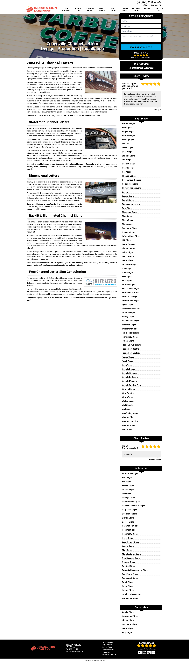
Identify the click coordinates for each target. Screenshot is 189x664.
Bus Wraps (126, 160)
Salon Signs (127, 586)
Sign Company (66, 10)
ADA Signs (126, 127)
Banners (125, 144)
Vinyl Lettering (128, 389)
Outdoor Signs (90, 10)
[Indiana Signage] (42, 648)
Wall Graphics (128, 401)
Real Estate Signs (130, 574)
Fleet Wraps (127, 220)
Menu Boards (128, 256)
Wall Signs (126, 409)
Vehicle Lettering (130, 377)
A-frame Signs (128, 123)
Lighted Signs (128, 248)
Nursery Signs (128, 562)
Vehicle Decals (128, 369)
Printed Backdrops (130, 292)
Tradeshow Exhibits (131, 353)
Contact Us (159, 10)
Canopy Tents (128, 168)
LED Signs (126, 240)
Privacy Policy (107, 647)
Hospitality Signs (130, 534)
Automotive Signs (130, 473)
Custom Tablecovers (131, 188)
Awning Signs (128, 139)
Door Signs (127, 208)
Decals (125, 192)
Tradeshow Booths (130, 349)
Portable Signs (128, 284)
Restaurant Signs (130, 578)
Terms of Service (108, 650)
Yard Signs (127, 429)
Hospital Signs (128, 530)
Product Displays (129, 296)
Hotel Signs (127, 538)
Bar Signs (126, 481)
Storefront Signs (129, 329)
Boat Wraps (127, 152)
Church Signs (128, 489)
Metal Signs (127, 260)
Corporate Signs (129, 510)
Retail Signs (127, 582)
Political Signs (128, 566)
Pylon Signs (127, 304)
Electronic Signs (129, 212)
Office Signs (127, 272)
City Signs (126, 494)
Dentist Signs (128, 518)
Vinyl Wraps (127, 397)
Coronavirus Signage (131, 180)
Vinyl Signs (113, 10)
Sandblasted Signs (130, 321)
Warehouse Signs (130, 598)
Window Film (128, 417)
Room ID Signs (128, 312)
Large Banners (128, 244)
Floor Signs (127, 224)
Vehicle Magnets (129, 381)
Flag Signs (127, 216)
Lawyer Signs (128, 546)
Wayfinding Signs (130, 413)
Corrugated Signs (130, 184)
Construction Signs (131, 502)
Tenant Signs (128, 341)
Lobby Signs (127, 252)
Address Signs (128, 135)
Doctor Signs (128, 522)
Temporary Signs (130, 337)
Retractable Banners (131, 309)
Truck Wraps (127, 361)
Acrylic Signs (128, 131)
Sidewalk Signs (129, 325)
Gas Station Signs (130, 526)
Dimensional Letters (131, 204)
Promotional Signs (130, 300)
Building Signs (128, 156)
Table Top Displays (130, 333)
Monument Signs (129, 264)
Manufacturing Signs (131, 554)
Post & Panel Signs (130, 288)
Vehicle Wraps (102, 10)
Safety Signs (128, 317)
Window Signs (128, 425)
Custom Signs (124, 10)
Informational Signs (131, 236)
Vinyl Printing (128, 393)
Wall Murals (127, 405)
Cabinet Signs (128, 164)
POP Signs (126, 276)
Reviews (147, 9)
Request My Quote (140, 47)
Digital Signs (128, 200)
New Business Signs (131, 558)
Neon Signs (127, 268)
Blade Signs (127, 148)
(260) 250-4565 (150, 2)
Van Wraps (127, 365)
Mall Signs (127, 550)
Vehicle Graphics (129, 373)
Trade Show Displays (131, 345)
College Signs (128, 497)
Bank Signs (127, 477)
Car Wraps (126, 172)
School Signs (128, 590)
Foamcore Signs (129, 228)
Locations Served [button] (108, 654)
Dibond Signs (128, 196)
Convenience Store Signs (133, 506)
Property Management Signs (135, 570)
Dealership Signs (129, 514)
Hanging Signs (128, 232)
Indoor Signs (78, 10)
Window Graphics (130, 421)
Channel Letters (129, 176)
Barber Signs (128, 485)
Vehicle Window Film (131, 385)
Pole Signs (127, 280)
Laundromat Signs (130, 542)
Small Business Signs (131, 594)
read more (140, 104)
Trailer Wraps (128, 357)
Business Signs (136, 10)
